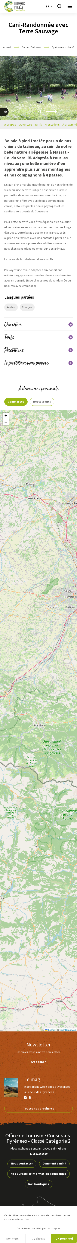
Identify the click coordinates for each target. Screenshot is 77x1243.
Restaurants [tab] (42, 401)
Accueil (7, 47)
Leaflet (51, 1029)
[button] (6, 416)
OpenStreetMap (67, 1029)
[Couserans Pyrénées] (15, 6)
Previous (27, 111)
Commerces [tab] (16, 401)
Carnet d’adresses (32, 47)
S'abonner (38, 1062)
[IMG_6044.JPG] (4, 117)
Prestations (52, 124)
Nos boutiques (38, 1184)
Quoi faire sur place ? (63, 47)
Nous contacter (22, 1163)
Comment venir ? (54, 1163)
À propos (10, 124)
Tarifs (38, 124)
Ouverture (25, 124)
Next (51, 111)
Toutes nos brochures (38, 1108)
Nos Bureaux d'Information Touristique (38, 1174)
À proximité (69, 124)
